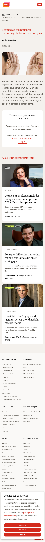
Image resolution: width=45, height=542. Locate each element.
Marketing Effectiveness (10, 465)
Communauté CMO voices (12, 399)
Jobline (25, 449)
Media (5, 386)
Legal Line (27, 462)
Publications (27, 415)
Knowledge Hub (12, 15)
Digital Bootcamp (9, 424)
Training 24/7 (7, 431)
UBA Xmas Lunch (29, 377)
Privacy (4, 475)
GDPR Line (28, 465)
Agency (4, 443)
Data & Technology (9, 383)
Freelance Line (29, 459)
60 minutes (6, 428)
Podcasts (26, 421)
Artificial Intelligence (9, 446)
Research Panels (8, 390)
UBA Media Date (28, 374)
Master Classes (8, 418)
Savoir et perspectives (30, 418)
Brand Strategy (7, 449)
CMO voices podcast (10, 396)
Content (5, 380)
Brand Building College (11, 421)
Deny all (22, 534)
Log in (22, 142)
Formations (5, 412)
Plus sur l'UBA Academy (11, 415)
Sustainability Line (30, 478)
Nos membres (28, 482)
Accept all (22, 525)
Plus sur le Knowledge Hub (32, 412)
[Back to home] (6, 4)
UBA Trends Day (28, 370)
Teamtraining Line (30, 469)
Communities (6, 364)
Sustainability (6, 488)
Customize (22, 530)
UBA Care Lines (28, 453)
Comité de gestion (29, 485)
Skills (3, 482)
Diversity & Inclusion (8, 459)
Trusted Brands (7, 472)
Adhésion (26, 446)
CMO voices (6, 393)
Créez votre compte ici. (22, 138)
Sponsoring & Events (9, 485)
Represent (26, 443)
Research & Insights (8, 478)
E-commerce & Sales (9, 462)
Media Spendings (30, 472)
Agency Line (28, 475)
